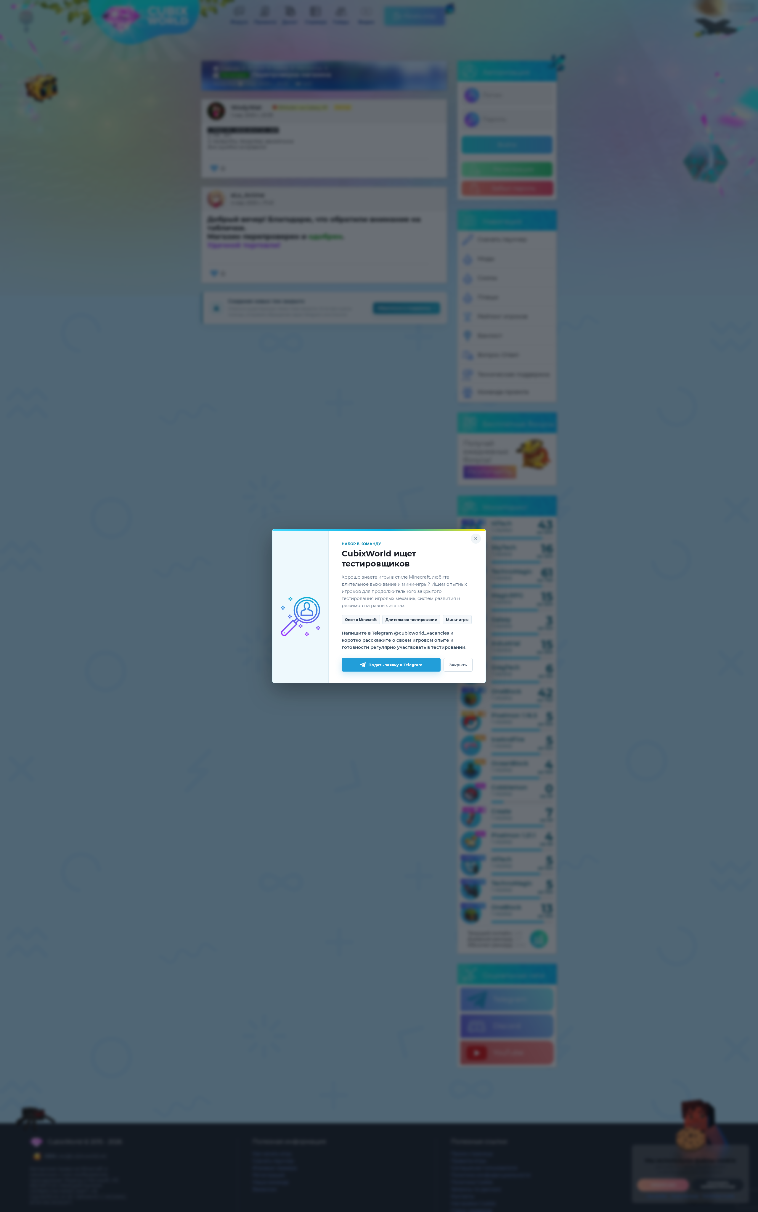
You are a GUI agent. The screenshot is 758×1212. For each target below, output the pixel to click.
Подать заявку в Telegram (395, 664)
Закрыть (458, 664)
